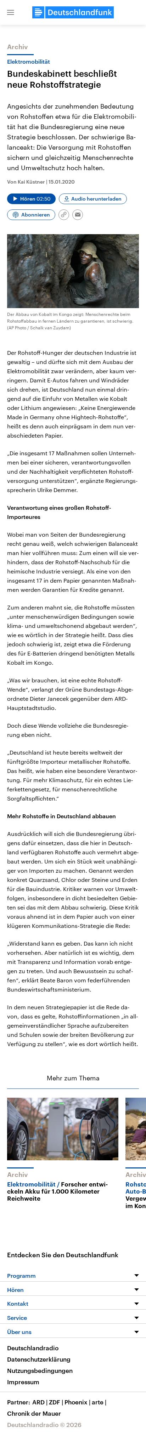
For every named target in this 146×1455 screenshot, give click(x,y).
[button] (10, 12)
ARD (39, 1401)
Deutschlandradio (32, 1347)
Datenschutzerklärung (39, 1359)
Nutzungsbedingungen (40, 1370)
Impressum (23, 1381)
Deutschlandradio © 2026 (44, 1424)
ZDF (56, 1401)
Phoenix (77, 1401)
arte (99, 1401)
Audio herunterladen (96, 199)
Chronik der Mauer (34, 1413)
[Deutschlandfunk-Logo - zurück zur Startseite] (73, 12)
